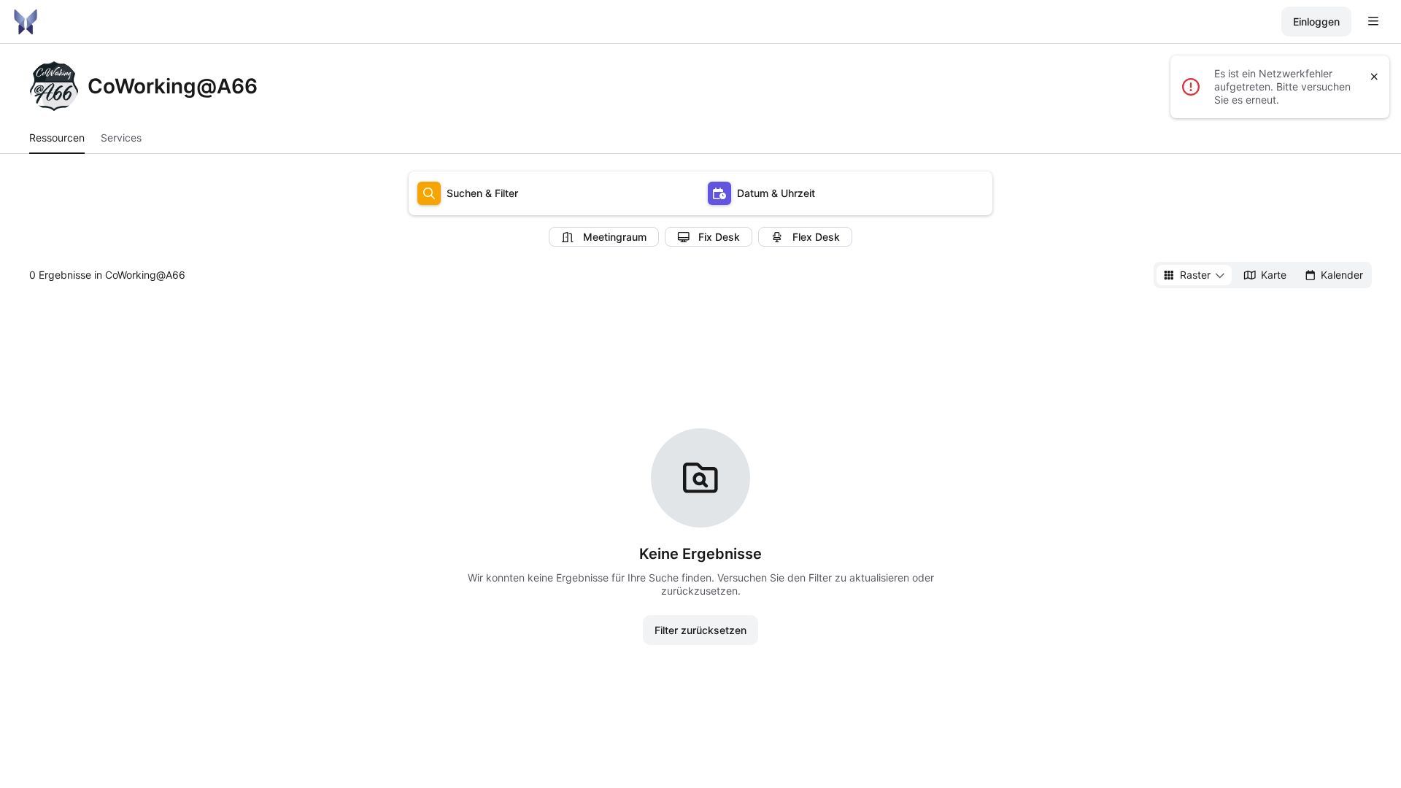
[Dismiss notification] (1374, 76)
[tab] (57, 137)
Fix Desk (719, 237)
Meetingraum (615, 237)
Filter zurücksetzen (700, 630)
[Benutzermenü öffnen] (1373, 21)
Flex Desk (816, 237)
